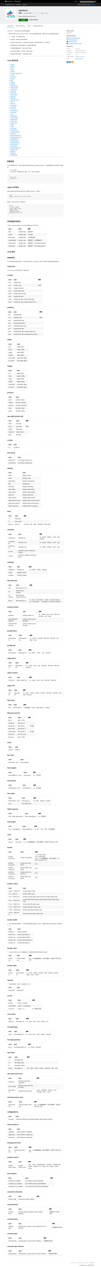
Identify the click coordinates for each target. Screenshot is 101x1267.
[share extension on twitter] (67, 62)
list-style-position (15, 132)
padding (12, 66)
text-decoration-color (16, 137)
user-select (13, 128)
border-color (13, 121)
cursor (12, 126)
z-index (12, 75)
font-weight (13, 105)
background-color (15, 142)
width (11, 68)
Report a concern (79, 58)
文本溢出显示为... (14, 139)
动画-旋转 (12, 153)
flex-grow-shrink (14, 100)
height (12, 69)
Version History (20, 26)
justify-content (14, 87)
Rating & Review (38, 26)
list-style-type (14, 130)
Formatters (18, 4)
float (11, 80)
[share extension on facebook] (70, 62)
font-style (12, 108)
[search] (95, 1)
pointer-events (14, 144)
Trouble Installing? (33, 19)
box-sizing (13, 77)
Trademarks (92, 1262)
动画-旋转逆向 (14, 155)
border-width (14, 119)
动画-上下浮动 (14, 149)
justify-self (13, 91)
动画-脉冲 (12, 151)
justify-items (13, 89)
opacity (12, 124)
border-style (13, 123)
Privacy (80, 1262)
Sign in (76, 1)
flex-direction (13, 85)
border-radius (14, 117)
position (12, 71)
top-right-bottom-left (16, 73)
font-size (12, 103)
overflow (12, 82)
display (12, 78)
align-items (13, 93)
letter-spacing (14, 110)
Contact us (72, 1262)
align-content (14, 94)
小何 (20, 13)
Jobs (77, 1262)
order (11, 101)
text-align (13, 133)
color (11, 114)
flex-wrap (12, 98)
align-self (12, 96)
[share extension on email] (72, 62)
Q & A (29, 26)
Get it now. (93, 4)
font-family (13, 107)
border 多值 (13, 116)
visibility (12, 84)
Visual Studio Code (10, 4)
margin (12, 64)
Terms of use (85, 1262)
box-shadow (13, 146)
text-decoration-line (15, 135)
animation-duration (15, 147)
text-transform (14, 140)
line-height (13, 112)
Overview (10, 26)
